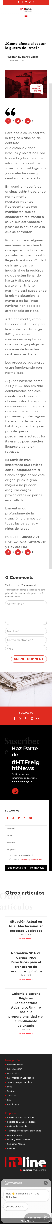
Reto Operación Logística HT (20, 1077)
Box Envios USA (14, 1069)
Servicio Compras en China (19, 1082)
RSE (9, 1100)
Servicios (11, 1091)
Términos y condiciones (31, 859)
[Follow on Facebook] (18, 2)
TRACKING (12, 1095)
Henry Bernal (30, 56)
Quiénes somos (14, 1135)
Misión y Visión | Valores (18, 1139)
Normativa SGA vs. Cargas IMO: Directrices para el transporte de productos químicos (26, 962)
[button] (46, 1183)
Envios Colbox (13, 1073)
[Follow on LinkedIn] (33, 2)
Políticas (11, 1148)
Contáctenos (13, 1104)
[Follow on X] (22, 2)
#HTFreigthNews (15, 1064)
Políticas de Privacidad (17, 1126)
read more (26, 938)
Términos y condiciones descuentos (24, 1130)
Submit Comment (29, 659)
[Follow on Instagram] (29, 2)
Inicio (9, 1086)
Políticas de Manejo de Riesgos (22, 1121)
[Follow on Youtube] (26, 2)
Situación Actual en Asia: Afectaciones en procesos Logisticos (26, 926)
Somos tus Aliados (16, 1144)
